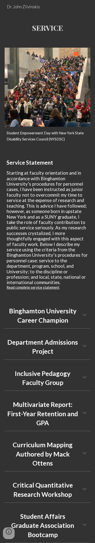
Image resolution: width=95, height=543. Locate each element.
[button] (84, 315)
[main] (47, 28)
